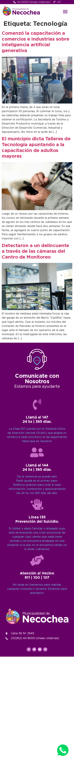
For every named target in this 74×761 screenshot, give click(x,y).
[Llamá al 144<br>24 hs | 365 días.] (37, 452)
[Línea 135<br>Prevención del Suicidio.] (37, 504)
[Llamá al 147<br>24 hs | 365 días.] (37, 404)
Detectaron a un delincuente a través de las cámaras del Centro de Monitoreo (35, 251)
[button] (65, 11)
